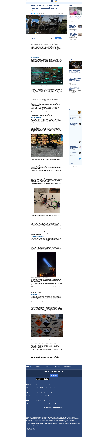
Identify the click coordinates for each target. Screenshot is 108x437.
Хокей (46, 387)
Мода (49, 403)
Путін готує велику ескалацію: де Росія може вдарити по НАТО (74, 147)
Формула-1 (54, 387)
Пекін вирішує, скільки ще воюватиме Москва (74, 124)
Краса (45, 403)
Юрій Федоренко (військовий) (73, 119)
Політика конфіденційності (67, 366)
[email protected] (36, 430)
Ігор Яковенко (71, 149)
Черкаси (55, 384)
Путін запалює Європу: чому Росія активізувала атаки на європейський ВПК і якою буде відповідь (75, 79)
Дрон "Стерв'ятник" (35, 174)
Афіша (36, 403)
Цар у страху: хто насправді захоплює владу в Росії (73, 117)
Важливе (71, 5)
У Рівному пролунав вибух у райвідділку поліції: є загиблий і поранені (74, 88)
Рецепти (37, 395)
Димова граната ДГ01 (35, 294)
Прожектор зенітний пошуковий (37, 236)
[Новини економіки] (55, 361)
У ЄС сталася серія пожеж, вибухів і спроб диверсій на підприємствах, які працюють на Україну (75, 83)
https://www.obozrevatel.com (54, 417)
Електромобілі (43, 392)
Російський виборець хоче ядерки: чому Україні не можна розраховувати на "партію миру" (74, 159)
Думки (70, 109)
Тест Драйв (37, 392)
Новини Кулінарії (47, 395)
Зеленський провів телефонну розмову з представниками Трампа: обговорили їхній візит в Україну (75, 71)
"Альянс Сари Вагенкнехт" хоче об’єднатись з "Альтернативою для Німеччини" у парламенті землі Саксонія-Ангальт (75, 21)
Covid (49, 400)
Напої (41, 395)
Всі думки (71, 163)
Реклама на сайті (38, 367)
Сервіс (52, 392)
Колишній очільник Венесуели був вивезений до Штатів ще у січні (73, 37)
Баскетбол (41, 387)
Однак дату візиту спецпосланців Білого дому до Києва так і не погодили (75, 74)
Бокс (50, 387)
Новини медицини (38, 400)
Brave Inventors (48, 353)
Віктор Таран (71, 125)
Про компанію (38, 366)
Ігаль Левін (71, 114)
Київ (36, 384)
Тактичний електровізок (36, 117)
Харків (40, 384)
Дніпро (50, 384)
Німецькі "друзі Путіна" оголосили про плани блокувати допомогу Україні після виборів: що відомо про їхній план (75, 17)
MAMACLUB (44, 400)
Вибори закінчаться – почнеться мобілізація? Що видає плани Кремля (73, 112)
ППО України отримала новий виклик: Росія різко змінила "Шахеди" (74, 153)
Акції (48, 392)
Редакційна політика (57, 367)
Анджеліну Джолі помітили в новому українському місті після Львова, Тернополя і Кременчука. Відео (72, 26)
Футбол (37, 387)
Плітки (41, 403)
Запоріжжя (45, 384)
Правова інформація (57, 366)
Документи (46, 367)
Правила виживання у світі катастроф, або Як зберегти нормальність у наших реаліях (73, 142)
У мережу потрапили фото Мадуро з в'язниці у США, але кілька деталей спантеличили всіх (73, 34)
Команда (46, 366)
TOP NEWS (71, 59)
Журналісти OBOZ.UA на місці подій (68, 367)
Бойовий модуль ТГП (35, 57)
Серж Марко (71, 155)
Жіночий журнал (54, 403)
